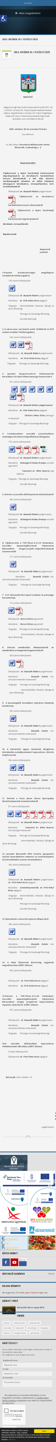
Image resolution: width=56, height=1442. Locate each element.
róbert (6, 1333)
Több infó (12, 1439)
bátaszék (19, 1328)
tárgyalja (44, 1328)
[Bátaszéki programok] (23, 1262)
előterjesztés (19, 1323)
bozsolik (7, 1328)
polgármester (20, 1333)
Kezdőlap (28, 3)
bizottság (32, 1328)
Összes (51, 1273)
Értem (44, 1431)
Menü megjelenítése (30, 13)
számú (6, 1323)
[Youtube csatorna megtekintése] (14, 1262)
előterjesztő (35, 1323)
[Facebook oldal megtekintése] (6, 1262)
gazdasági (34, 1333)
